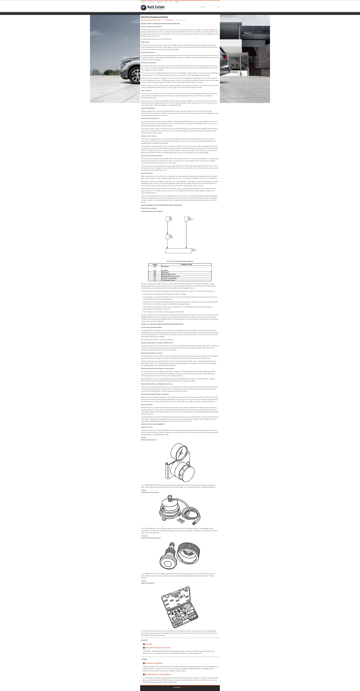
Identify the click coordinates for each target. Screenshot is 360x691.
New (166, 2)
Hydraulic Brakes (169, 19)
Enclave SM (159, 2)
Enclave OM (151, 2)
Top (171, 2)
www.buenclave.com (183, 687)
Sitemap (177, 2)
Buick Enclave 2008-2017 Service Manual (150, 19)
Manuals (144, 2)
